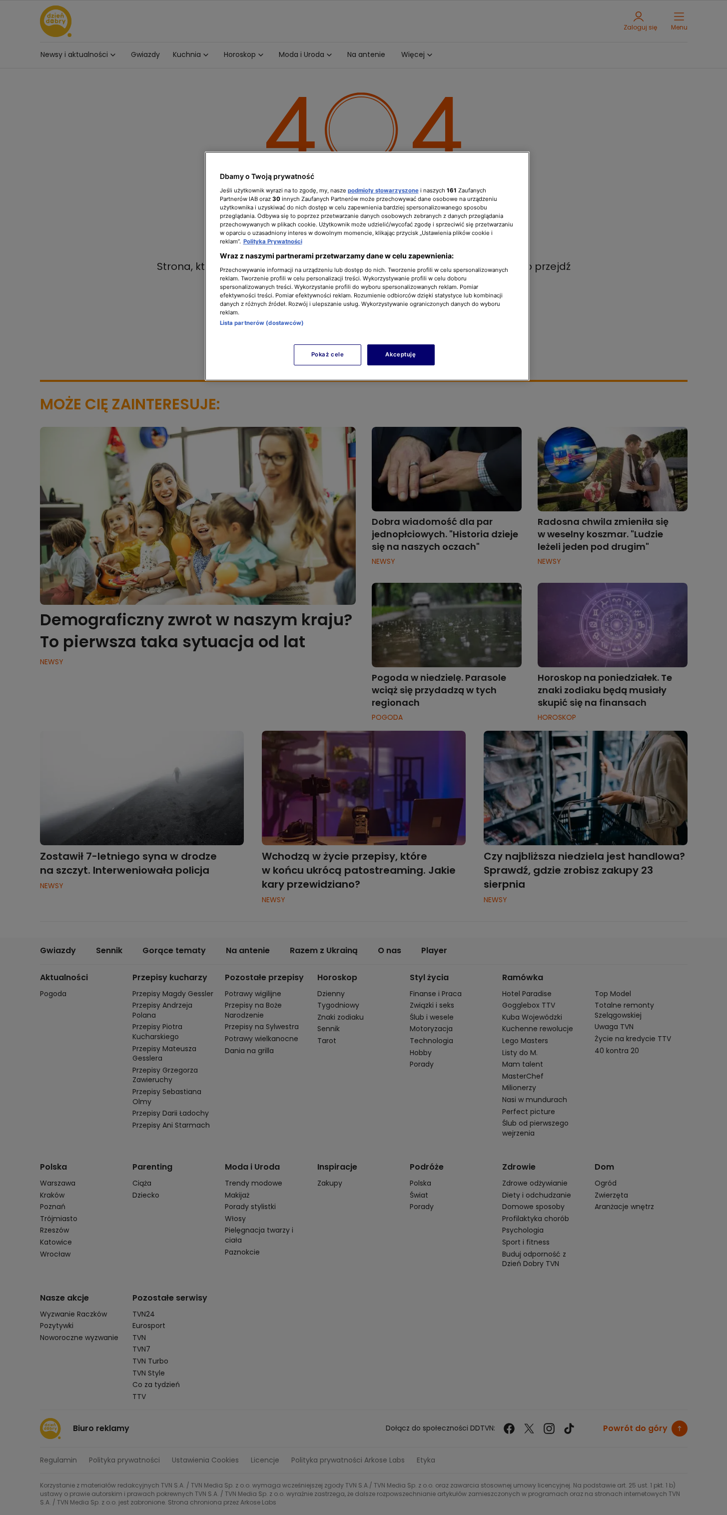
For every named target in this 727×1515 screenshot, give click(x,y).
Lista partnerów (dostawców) (262, 322)
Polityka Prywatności (272, 241)
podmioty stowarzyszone (383, 190)
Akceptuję (400, 354)
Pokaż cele (327, 354)
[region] (367, 266)
